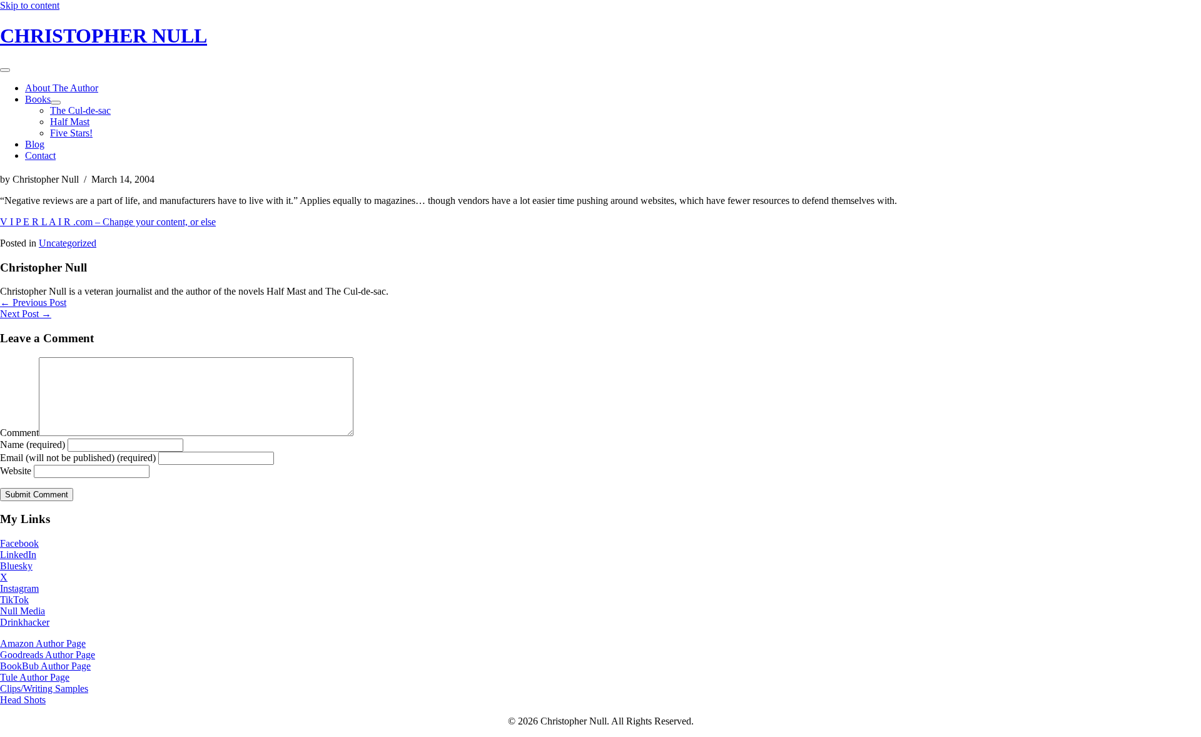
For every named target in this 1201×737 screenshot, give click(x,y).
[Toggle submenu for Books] (56, 102)
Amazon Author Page (43, 643)
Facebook (19, 543)
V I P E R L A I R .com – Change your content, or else (108, 221)
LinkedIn (18, 554)
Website (15, 470)
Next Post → (25, 313)
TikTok (14, 599)
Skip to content (29, 5)
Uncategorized (67, 243)
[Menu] (5, 70)
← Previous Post (33, 302)
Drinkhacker (24, 622)
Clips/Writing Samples (44, 688)
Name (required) (32, 444)
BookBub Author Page (45, 666)
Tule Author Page (34, 677)
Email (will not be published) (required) (78, 457)
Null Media (22, 611)
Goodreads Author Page (47, 654)
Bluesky (16, 566)
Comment (19, 432)
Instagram (19, 588)
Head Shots (23, 699)
